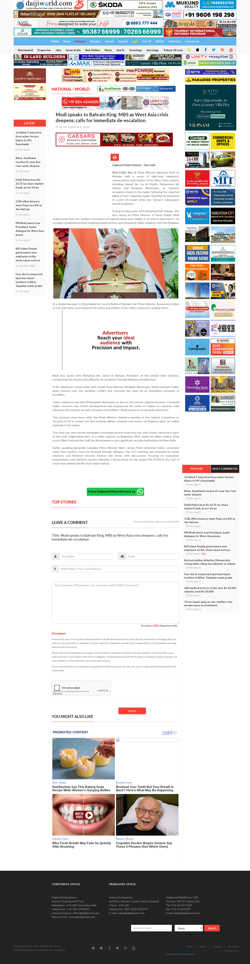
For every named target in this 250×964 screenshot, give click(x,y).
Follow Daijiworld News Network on (112, 491)
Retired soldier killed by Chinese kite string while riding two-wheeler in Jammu (209, 562)
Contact (217, 946)
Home (189, 946)
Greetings (135, 50)
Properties (44, 50)
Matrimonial (25, 50)
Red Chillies (92, 50)
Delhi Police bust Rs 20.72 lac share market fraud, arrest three (30, 183)
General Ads (73, 50)
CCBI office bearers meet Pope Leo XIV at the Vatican (29, 205)
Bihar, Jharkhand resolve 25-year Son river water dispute (28, 162)
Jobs (58, 50)
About (203, 946)
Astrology (152, 50)
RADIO (160, 41)
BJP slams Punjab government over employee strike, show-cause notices (28, 254)
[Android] (188, 50)
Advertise (175, 41)
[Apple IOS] (197, 50)
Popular (196, 468)
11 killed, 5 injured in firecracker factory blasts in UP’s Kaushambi (28, 138)
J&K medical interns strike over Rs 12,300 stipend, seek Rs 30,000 (210, 589)
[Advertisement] (82, 188)
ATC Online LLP (187, 954)
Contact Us (192, 41)
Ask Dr (121, 50)
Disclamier (233, 946)
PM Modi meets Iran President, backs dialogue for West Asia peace (30, 228)
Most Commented (225, 468)
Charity (109, 41)
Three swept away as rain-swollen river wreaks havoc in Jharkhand (208, 603)
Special (123, 41)
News (66, 41)
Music (108, 50)
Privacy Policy (232, 950)
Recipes (95, 41)
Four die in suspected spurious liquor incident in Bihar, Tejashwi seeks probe (29, 280)
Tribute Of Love (173, 50)
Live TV (146, 41)
